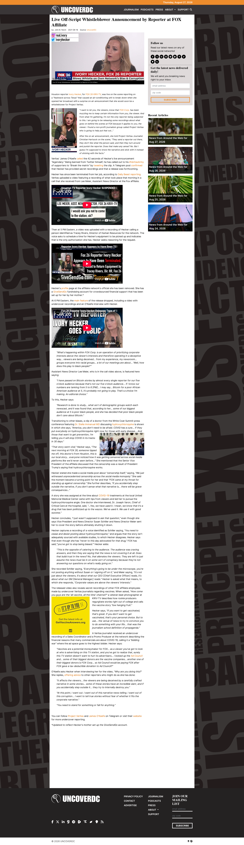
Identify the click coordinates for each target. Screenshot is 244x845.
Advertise (130, 805)
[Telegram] (170, 57)
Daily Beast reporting (129, 174)
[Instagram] (161, 57)
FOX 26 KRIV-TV (93, 94)
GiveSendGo (60, 291)
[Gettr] (184, 57)
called (80, 158)
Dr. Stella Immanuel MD (87, 424)
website (137, 716)
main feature (81, 300)
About (169, 9)
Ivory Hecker (75, 94)
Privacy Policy (133, 796)
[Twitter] (157, 57)
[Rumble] (175, 57)
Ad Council (136, 655)
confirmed (136, 165)
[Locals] (153, 62)
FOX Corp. (124, 110)
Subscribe (170, 99)
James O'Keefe (97, 716)
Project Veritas (76, 716)
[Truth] (179, 57)
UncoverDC (73, 9)
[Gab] (166, 57)
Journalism (131, 9)
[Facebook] (153, 57)
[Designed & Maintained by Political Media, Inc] (188, 841)
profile (64, 288)
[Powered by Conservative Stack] (191, 841)
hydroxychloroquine (123, 424)
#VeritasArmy (136, 162)
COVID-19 (104, 495)
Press (159, 9)
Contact (129, 801)
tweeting (98, 165)
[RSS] (157, 62)
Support (183, 9)
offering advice (72, 675)
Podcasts (147, 9)
